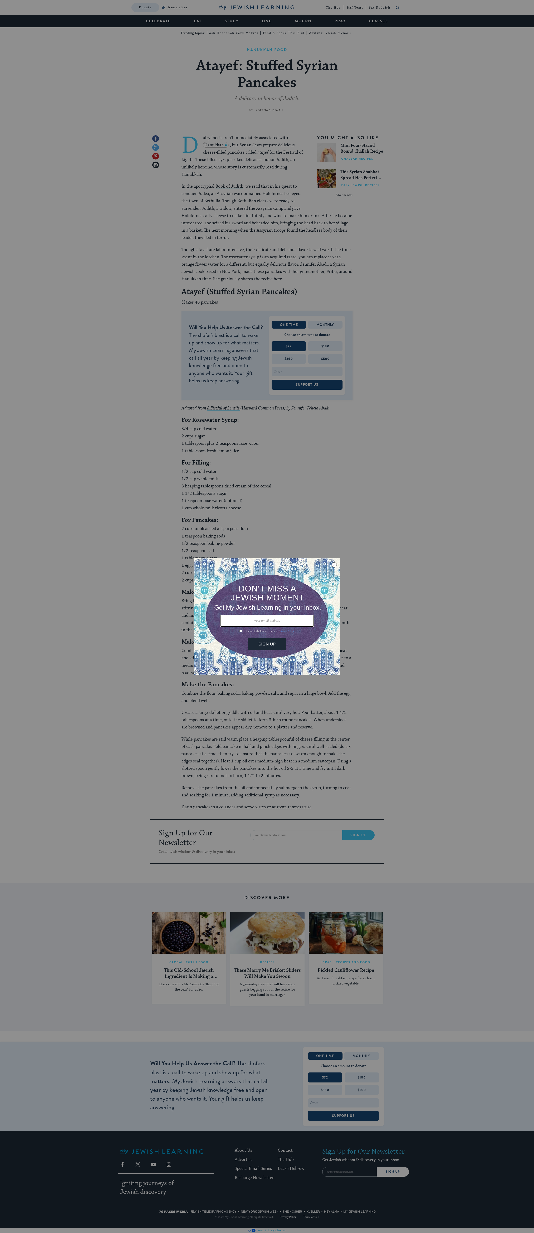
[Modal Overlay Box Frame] (267, 616)
